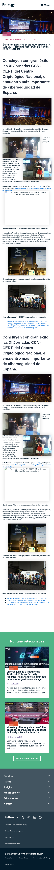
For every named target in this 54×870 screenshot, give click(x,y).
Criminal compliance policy (14, 831)
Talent (7, 781)
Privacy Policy (23, 858)
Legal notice (9, 864)
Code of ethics (9, 837)
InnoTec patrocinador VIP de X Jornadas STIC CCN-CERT (27, 322)
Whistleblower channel (12, 844)
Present (6, 39)
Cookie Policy (9, 858)
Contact (8, 803)
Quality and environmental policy (16, 824)
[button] (27, 776)
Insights (8, 787)
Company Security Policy (41, 858)
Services (8, 776)
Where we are (11, 798)
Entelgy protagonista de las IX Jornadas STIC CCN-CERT (26, 324)
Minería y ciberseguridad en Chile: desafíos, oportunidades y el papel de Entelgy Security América (26, 730)
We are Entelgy (12, 792)
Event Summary (16, 39)
